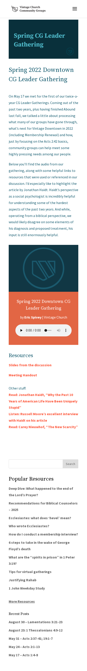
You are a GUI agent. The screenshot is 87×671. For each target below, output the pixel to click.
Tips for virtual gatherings (30, 571)
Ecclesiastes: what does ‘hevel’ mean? (40, 518)
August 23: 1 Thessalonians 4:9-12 (35, 630)
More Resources (22, 601)
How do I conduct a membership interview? (43, 534)
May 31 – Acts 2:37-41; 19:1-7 (31, 638)
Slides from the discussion (30, 365)
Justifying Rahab (22, 580)
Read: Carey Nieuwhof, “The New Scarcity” (43, 427)
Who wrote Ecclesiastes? (29, 526)
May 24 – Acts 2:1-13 (24, 646)
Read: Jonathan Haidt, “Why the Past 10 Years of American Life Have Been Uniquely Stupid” (43, 401)
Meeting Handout (23, 375)
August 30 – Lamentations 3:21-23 (35, 622)
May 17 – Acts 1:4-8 (23, 655)
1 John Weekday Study (27, 588)
